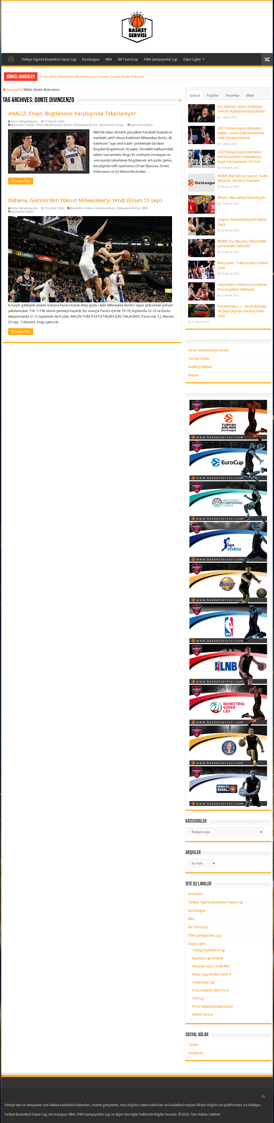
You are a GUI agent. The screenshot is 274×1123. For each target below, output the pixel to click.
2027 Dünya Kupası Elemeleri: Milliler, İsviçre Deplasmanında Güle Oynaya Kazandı (241, 133)
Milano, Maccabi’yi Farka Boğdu (241, 198)
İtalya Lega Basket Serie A (211, 974)
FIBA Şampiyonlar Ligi (160, 59)
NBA (108, 59)
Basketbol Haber (23, 125)
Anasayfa (11, 58)
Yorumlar (232, 95)
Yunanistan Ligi (203, 982)
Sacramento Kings (111, 125)
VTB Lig (198, 998)
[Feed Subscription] (179, 100)
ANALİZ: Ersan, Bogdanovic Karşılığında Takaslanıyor (72, 113)
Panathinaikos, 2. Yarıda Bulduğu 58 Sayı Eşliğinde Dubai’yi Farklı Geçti (242, 311)
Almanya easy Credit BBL (211, 966)
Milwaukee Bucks (85, 125)
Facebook (195, 1053)
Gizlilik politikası (200, 367)
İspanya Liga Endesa (207, 958)
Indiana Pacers (105, 208)
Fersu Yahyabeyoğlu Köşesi (54, 125)
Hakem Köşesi (202, 1014)
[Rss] (263, 1096)
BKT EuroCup (128, 59)
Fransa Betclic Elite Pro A (210, 990)
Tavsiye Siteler (199, 358)
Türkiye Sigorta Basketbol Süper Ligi (48, 59)
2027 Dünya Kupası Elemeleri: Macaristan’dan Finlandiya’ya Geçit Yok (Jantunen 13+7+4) (240, 157)
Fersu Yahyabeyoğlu (24, 121)
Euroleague (91, 59)
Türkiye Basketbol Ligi (208, 950)
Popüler (213, 95)
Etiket (250, 95)
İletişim (193, 375)
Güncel (195, 95)
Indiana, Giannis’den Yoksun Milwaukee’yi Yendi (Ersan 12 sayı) (85, 200)
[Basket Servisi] (137, 26)
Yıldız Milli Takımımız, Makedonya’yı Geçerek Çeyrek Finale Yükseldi (92, 76)
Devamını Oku (20, 181)
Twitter (193, 1045)
